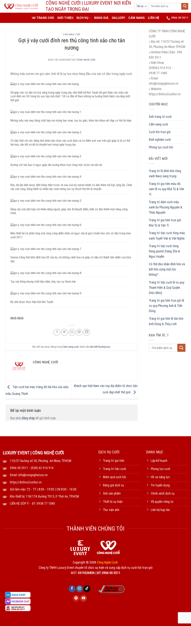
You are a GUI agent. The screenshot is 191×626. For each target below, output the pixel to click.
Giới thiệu (65, 18)
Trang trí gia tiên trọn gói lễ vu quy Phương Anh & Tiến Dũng (166, 306)
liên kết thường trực (100, 346)
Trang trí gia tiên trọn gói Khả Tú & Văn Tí (165, 222)
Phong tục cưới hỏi (161, 147)
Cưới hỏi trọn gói (160, 132)
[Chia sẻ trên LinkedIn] (86, 332)
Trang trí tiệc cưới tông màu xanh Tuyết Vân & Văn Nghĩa (167, 235)
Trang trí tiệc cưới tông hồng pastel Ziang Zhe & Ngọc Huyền (164, 251)
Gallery (118, 18)
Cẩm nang (136, 18)
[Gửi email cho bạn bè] (71, 332)
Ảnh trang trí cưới (160, 117)
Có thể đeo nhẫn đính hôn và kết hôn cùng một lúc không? (167, 269)
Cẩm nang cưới (71, 34)
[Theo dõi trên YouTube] (83, 598)
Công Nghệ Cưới (86, 60)
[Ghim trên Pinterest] (79, 332)
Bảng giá (101, 18)
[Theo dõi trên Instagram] (79, 588)
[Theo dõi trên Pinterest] (76, 598)
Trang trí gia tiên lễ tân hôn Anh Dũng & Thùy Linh (166, 321)
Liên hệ (153, 18)
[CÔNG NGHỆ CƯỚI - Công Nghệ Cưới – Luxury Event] (21, 6)
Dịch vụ (82, 18)
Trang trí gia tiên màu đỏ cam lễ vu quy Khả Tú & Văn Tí (166, 189)
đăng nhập (28, 418)
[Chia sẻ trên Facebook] (57, 332)
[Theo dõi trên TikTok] (86, 588)
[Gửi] (184, 6)
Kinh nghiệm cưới (160, 139)
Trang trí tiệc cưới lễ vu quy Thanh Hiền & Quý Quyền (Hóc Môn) (166, 288)
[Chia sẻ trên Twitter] (64, 332)
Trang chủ (45, 18)
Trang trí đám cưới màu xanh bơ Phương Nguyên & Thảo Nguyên (165, 207)
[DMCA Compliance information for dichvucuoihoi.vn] (111, 589)
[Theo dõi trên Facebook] (72, 588)
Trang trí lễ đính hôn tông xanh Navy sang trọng (165, 173)
